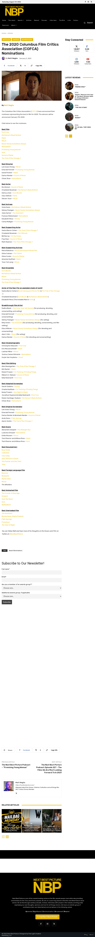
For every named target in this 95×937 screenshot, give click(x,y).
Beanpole (5, 476)
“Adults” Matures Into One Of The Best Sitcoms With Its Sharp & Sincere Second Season (84, 97)
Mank (4, 138)
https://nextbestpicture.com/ (24, 785)
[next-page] (7, 836)
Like (87, 46)
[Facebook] (85, 1)
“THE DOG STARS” (81, 107)
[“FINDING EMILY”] (69, 86)
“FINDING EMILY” (80, 87)
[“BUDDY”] (69, 116)
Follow (77, 46)
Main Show (11, 825)
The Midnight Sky (24, 430)
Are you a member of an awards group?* (17, 584)
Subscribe (88, 59)
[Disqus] (32, 641)
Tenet (21, 357)
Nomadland (6, 147)
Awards (16, 39)
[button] (87, 22)
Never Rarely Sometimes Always (14, 144)
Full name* (6, 569)
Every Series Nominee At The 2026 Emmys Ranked (52, 829)
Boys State (6, 450)
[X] (91, 1)
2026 (76, 84)
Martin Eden (6, 479)
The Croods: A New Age (11, 493)
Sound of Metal (7, 155)
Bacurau (5, 473)
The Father (18, 253)
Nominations (27, 39)
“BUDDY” (78, 118)
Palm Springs (17, 418)
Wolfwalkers (6, 505)
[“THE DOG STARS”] (69, 106)
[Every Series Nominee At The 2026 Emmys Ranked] (52, 821)
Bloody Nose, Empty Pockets (13, 516)
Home (4, 33)
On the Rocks (16, 236)
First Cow (5, 132)
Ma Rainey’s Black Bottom (11, 135)
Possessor (6, 522)
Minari (4, 141)
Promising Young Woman (11, 149)
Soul (3, 152)
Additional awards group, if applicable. (16, 593)
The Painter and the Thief (11, 461)
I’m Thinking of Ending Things (25, 372)
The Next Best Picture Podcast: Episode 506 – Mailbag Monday (11, 829)
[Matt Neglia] (4, 58)
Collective (5, 453)
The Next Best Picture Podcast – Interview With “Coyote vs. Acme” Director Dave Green (31, 828)
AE (31, 823)
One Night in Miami (21, 392)
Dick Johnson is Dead (10, 458)
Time (3, 464)
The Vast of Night (8, 525)
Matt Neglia (13, 58)
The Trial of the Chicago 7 (11, 158)
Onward (5, 496)
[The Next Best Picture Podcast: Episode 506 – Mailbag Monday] (11, 821)
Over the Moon (7, 499)
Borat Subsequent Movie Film (26, 250)
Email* (4, 577)
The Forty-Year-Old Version (23, 308)
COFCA (34, 111)
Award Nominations (15, 550)
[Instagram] (88, 1)
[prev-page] (3, 836)
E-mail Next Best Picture (47, 917)
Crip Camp (6, 456)
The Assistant (18, 213)
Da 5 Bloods (17, 193)
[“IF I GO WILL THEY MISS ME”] (69, 127)
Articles (10, 33)
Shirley (17, 219)
